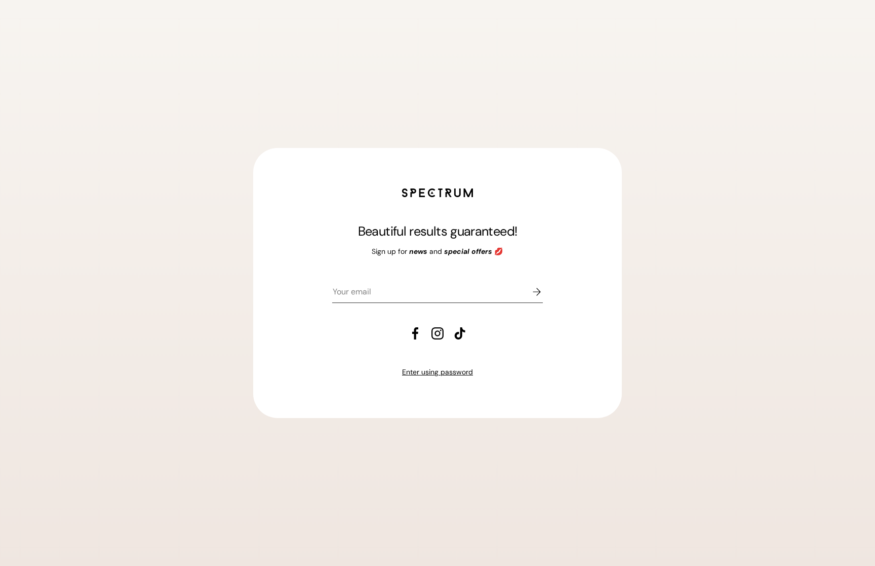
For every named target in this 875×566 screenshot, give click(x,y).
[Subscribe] (529, 291)
